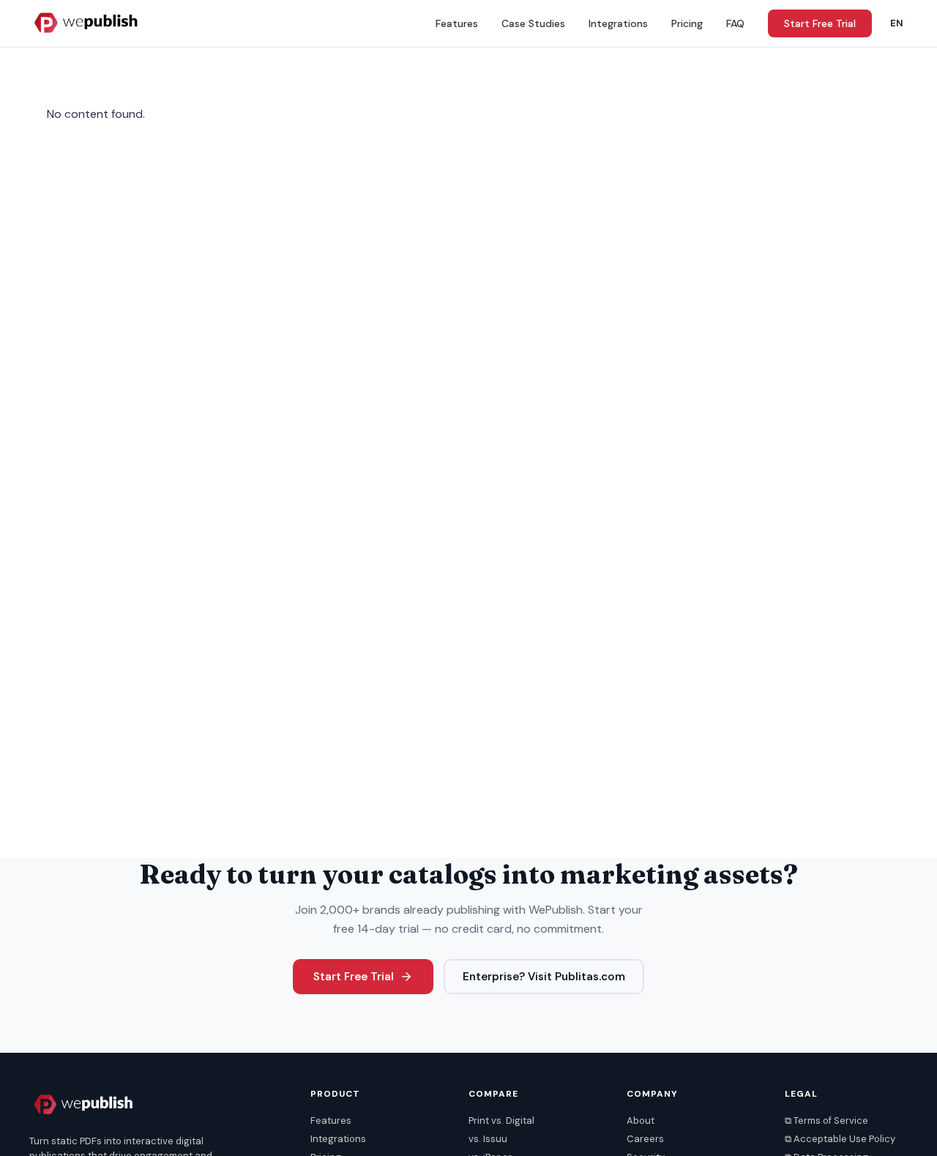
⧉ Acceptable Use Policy (840, 1139)
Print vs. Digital (501, 1120)
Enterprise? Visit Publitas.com (544, 976)
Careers (645, 1139)
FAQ (735, 23)
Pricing (687, 23)
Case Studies (533, 23)
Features (457, 23)
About (640, 1120)
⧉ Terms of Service (826, 1120)
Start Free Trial (820, 23)
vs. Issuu (487, 1139)
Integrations (618, 23)
